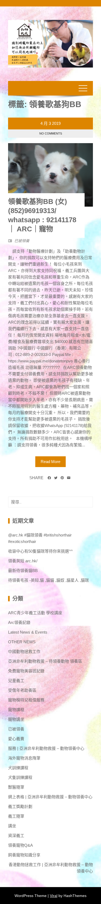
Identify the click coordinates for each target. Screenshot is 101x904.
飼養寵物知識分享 (24, 855)
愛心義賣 (16, 738)
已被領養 (21, 241)
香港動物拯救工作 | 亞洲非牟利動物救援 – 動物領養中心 (51, 867)
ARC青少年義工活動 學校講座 (35, 612)
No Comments (50, 133)
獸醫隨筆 (16, 787)
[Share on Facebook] (49, 477)
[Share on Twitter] (56, 477)
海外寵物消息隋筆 (24, 758)
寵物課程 (16, 709)
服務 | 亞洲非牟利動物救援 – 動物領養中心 (46, 748)
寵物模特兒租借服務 (26, 700)
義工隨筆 (16, 816)
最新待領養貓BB (23, 570)
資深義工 (16, 835)
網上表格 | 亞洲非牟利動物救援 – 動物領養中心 (50, 796)
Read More (50, 461)
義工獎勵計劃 (20, 806)
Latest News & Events (27, 632)
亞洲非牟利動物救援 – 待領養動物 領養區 (45, 661)
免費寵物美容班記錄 (26, 671)
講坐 (12, 826)
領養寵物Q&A (20, 845)
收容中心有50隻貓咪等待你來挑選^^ (40, 551)
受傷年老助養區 (22, 690)
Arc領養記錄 (19, 622)
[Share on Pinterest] (62, 477)
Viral (53, 896)
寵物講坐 (16, 719)
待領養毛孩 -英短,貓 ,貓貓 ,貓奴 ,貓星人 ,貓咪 (48, 580)
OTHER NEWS (22, 642)
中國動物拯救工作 (24, 651)
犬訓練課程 (18, 767)
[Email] (68, 477)
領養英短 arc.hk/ (22, 561)
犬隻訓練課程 (20, 777)
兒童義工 (16, 680)
